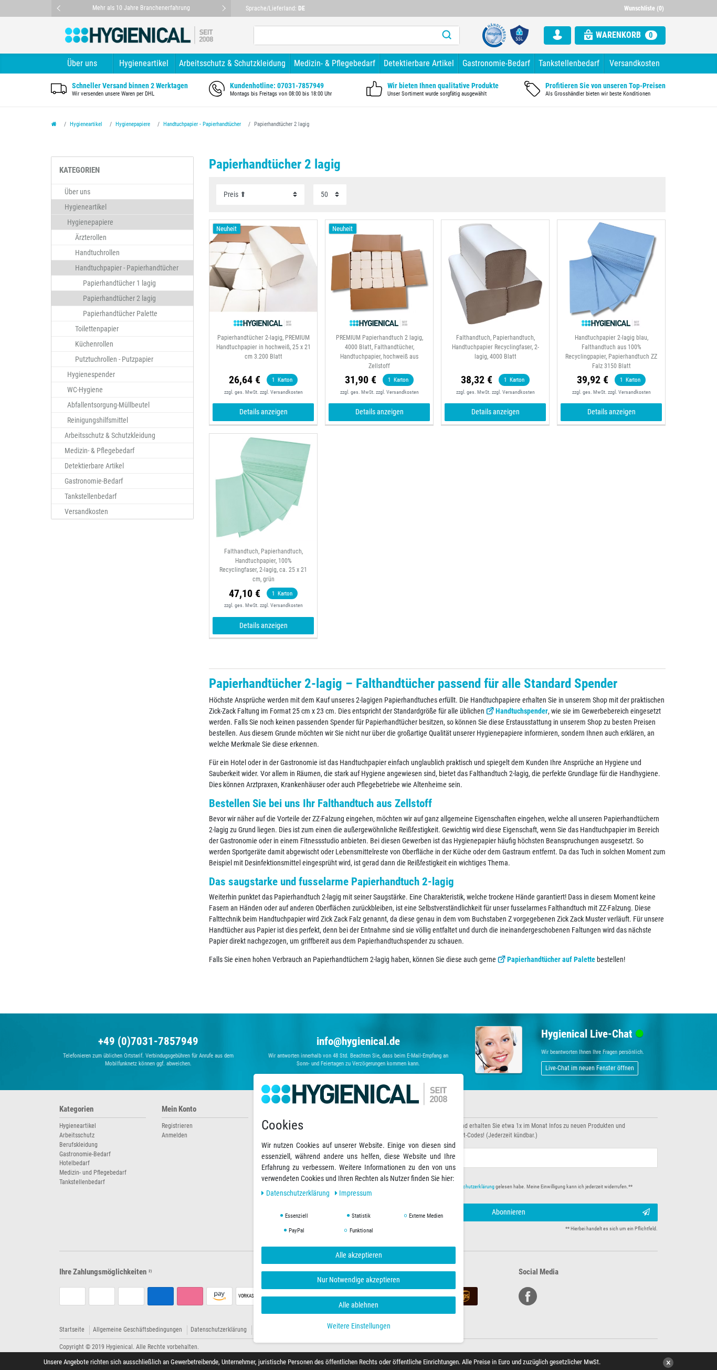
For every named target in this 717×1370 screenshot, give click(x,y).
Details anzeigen (263, 411)
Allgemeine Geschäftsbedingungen (137, 1329)
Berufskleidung (78, 1144)
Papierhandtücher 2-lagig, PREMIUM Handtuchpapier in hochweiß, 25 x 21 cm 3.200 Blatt (263, 347)
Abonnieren (508, 1212)
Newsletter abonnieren (401, 1109)
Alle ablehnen (358, 1305)
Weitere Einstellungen (359, 1326)
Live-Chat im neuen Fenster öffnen (589, 1068)
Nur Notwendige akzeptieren (358, 1279)
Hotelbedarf (74, 1163)
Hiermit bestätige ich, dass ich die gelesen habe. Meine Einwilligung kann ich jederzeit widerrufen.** (504, 1186)
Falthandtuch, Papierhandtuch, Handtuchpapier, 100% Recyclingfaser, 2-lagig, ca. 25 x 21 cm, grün (263, 565)
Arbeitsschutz (76, 1135)
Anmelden (174, 1135)
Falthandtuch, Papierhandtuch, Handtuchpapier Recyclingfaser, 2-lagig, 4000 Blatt (495, 347)
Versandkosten (634, 63)
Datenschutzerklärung (219, 1329)
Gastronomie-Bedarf (496, 63)
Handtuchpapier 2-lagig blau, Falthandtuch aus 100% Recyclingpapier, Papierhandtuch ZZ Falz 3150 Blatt (611, 352)
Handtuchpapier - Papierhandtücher (202, 124)
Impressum (355, 1193)
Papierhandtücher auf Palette (552, 959)
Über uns (82, 63)
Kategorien (76, 1109)
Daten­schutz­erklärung (298, 1193)
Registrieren (177, 1126)
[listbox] (263, 274)
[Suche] (446, 35)
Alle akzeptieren (358, 1255)
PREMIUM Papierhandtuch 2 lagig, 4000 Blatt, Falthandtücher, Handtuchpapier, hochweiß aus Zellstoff (379, 352)
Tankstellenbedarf (569, 63)
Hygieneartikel (143, 63)
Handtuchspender (521, 711)
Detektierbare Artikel (419, 63)
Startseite (72, 1329)
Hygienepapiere (132, 124)
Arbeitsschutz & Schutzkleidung (232, 63)
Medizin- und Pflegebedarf (92, 1172)
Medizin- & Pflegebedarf (334, 63)
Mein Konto (179, 1109)
